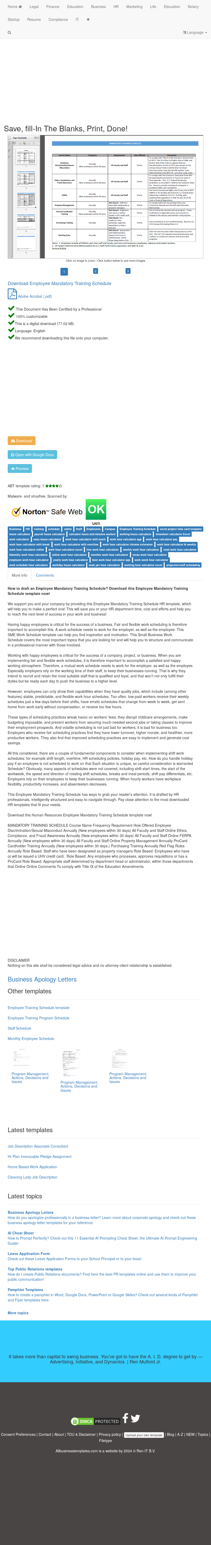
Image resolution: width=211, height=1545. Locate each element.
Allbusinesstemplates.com (77, 1450)
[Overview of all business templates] (88, 19)
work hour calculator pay (162, 539)
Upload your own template (144, 1435)
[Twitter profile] (135, 1420)
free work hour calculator (102, 549)
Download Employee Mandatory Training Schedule (59, 283)
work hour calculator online (26, 549)
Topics (203, 1434)
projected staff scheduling (183, 565)
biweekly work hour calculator (28, 555)
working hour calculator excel (143, 565)
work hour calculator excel (65, 549)
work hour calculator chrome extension (128, 544)
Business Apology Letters (42, 978)
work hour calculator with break (29, 544)
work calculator (19, 539)
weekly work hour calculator (141, 549)
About (59, 1434)
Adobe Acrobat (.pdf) (34, 296)
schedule (54, 529)
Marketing (134, 6)
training (39, 529)
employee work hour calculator (29, 560)
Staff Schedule (19, 1028)
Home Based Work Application (32, 1166)
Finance (52, 6)
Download (23, 440)
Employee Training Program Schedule (38, 1017)
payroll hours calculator (49, 534)
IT (77, 19)
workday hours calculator (68, 565)
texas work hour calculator (150, 555)
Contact (45, 1434)
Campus (110, 529)
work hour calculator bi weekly (176, 544)
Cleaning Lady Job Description (32, 1177)
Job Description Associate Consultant (38, 1146)
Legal (34, 6)
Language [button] (195, 32)
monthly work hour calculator (109, 555)
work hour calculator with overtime (76, 544)
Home (13, 6)
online (68, 529)
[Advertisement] (105, 77)
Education (75, 6)
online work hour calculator (69, 555)
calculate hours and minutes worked (92, 534)
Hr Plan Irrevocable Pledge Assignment (40, 1156)
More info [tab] (19, 575)
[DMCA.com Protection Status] (95, 1420)
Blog (170, 1434)
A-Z (180, 1434)
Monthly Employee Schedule (31, 1038)
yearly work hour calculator (70, 560)
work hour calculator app (126, 539)
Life (153, 6)
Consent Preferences (18, 1434)
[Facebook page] (125, 1420)
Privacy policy (110, 1434)
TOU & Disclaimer (81, 1434)
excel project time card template (181, 529)
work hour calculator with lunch (85, 539)
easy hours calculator (47, 539)
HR (116, 6)
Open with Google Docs (34, 454)
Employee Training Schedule (138, 529)
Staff (79, 529)
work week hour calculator (151, 560)
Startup (14, 19)
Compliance (58, 19)
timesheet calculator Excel (173, 534)
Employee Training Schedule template (38, 1007)
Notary (193, 6)
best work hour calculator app (111, 560)
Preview (22, 468)
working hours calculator (135, 534)
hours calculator (19, 534)
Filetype (105, 1440)
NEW (190, 1434)
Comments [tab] (45, 575)
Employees (93, 529)
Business (98, 6)
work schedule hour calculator (28, 565)
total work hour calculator (179, 549)
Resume (34, 19)
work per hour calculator (104, 565)
